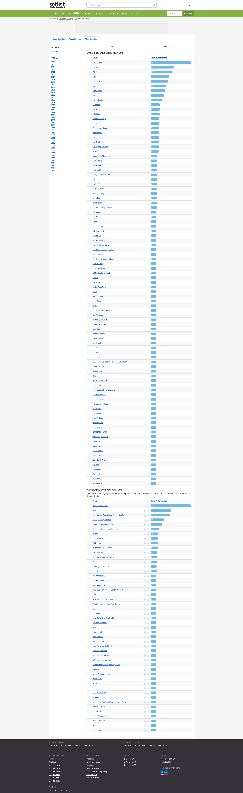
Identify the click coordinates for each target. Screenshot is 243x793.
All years (54, 51)
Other (91, 39)
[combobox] (121, 5)
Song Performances (159, 58)
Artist (95, 58)
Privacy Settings (92, 778)
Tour (75, 39)
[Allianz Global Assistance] (164, 773)
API (124, 768)
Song (59, 39)
